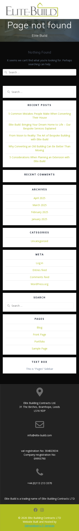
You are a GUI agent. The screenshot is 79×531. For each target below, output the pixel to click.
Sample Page (39, 348)
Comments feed (39, 277)
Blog (39, 327)
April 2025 (39, 198)
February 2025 (39, 212)
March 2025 (40, 205)
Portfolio (39, 341)
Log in (39, 263)
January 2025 (39, 219)
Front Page (39, 334)
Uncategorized (39, 241)
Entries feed (40, 270)
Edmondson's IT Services (39, 525)
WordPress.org (39, 284)
